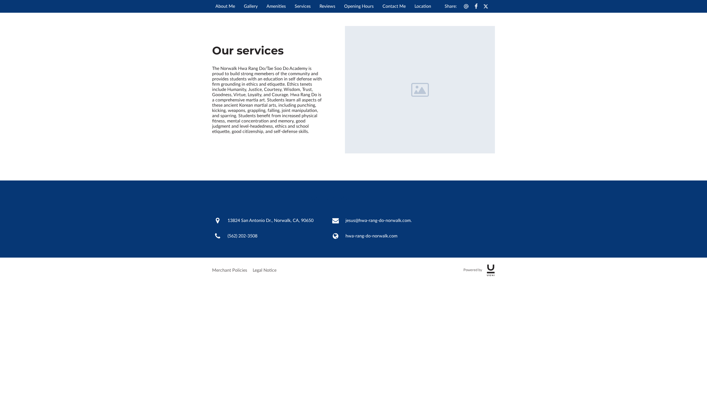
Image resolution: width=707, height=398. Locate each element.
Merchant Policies (229, 270)
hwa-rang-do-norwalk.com (371, 236)
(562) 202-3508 (242, 236)
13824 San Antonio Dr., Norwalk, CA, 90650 (270, 220)
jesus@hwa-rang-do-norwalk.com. (378, 220)
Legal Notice (264, 270)
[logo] (491, 270)
